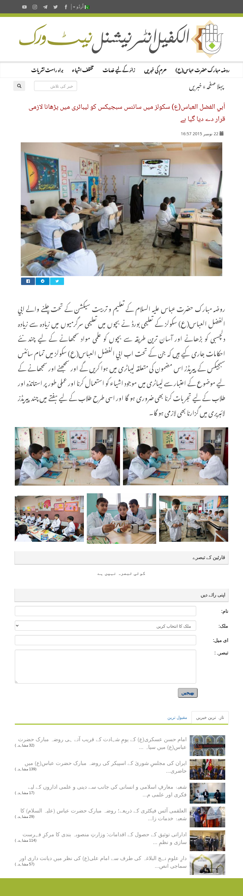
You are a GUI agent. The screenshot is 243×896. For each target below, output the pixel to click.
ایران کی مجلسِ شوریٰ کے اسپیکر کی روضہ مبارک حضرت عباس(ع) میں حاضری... (106, 766)
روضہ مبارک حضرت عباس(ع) (202, 69)
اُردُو (80, 6)
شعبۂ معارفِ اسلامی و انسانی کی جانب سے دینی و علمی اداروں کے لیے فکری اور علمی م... (107, 790)
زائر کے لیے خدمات (119, 69)
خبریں (195, 85)
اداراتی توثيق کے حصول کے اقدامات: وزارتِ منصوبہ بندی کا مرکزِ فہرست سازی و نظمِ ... (105, 837)
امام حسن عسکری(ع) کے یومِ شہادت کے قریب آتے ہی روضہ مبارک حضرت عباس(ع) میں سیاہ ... (102, 742)
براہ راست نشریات (47, 69)
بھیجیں (187, 692)
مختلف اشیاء (83, 69)
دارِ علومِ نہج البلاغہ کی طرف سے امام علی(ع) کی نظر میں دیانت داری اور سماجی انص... (103, 861)
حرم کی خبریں (155, 69)
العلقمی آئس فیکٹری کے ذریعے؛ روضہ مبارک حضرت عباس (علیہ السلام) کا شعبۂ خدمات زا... (103, 814)
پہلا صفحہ (215, 85)
